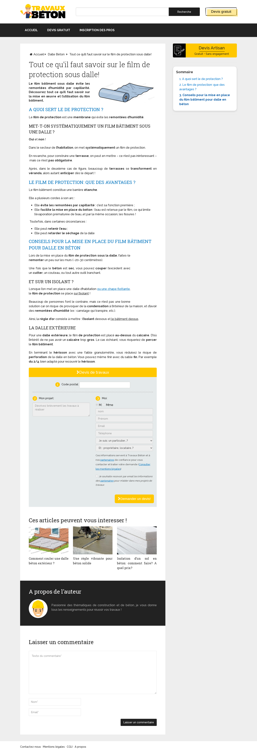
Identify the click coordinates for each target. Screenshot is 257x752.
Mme (109, 405)
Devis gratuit (221, 12)
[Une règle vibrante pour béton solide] (93, 540)
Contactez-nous (30, 746)
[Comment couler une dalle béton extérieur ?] (48, 540)
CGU (70, 746)
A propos (80, 746)
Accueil (31, 30)
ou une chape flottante (113, 289)
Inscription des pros (97, 30)
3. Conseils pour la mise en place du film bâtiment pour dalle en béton (204, 99)
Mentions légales (54, 746)
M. (100, 405)
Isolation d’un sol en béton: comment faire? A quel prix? (137, 563)
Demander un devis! (135, 499)
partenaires (107, 459)
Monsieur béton (63, 601)
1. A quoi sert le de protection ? (201, 79)
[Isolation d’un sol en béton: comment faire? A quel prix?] (137, 540)
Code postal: (70, 384)
